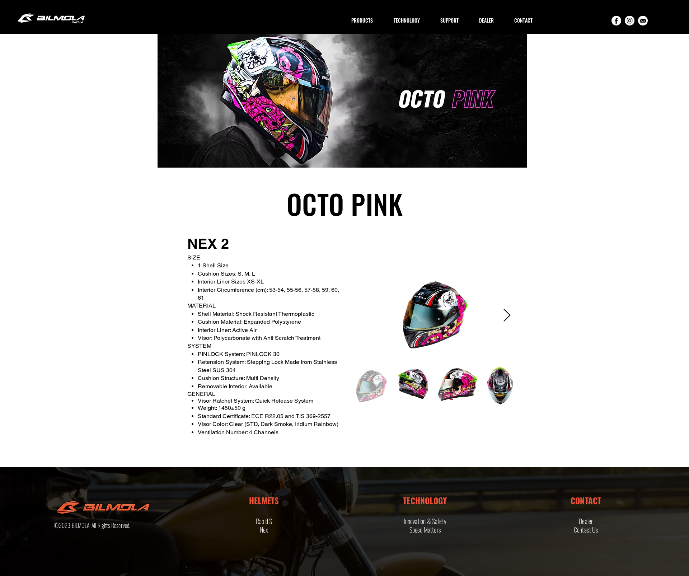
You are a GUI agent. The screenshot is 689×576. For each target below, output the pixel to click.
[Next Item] (507, 316)
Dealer (586, 521)
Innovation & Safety (425, 521)
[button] (362, 20)
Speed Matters (425, 529)
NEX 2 (208, 243)
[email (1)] (643, 20)
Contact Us (586, 529)
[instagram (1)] (629, 20)
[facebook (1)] (616, 20)
